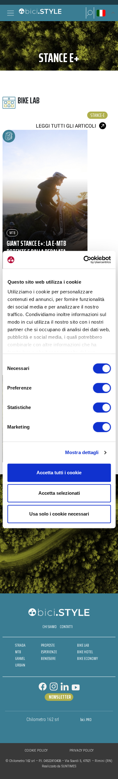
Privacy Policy (81, 750)
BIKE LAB (83, 645)
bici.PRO (86, 719)
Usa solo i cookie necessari (59, 513)
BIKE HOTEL (85, 652)
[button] (90, 13)
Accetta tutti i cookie (59, 472)
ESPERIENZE (49, 652)
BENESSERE (48, 658)
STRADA (20, 645)
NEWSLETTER (60, 697)
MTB (12, 232)
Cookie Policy (36, 750)
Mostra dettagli (82, 452)
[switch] (102, 388)
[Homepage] (40, 13)
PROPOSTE (48, 645)
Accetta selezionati (59, 493)
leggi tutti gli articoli (66, 126)
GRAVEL (20, 658)
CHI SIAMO (49, 626)
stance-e (97, 115)
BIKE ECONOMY (87, 658)
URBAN (20, 665)
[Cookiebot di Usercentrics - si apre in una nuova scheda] (84, 260)
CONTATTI (66, 626)
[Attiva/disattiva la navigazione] (11, 13)
